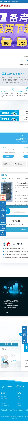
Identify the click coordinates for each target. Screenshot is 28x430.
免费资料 (3, 216)
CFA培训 (18, 409)
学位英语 (15, 410)
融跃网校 (18, 396)
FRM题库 (3, 228)
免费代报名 (3, 205)
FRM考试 (13, 409)
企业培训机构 (21, 410)
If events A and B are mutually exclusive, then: (14, 248)
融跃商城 (18, 398)
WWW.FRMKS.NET (12, 416)
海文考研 (10, 410)
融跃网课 (18, 401)
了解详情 (8, 156)
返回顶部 (24, 342)
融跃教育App (19, 405)
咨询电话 (3, 211)
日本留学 (23, 409)
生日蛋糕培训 (4, 410)
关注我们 (3, 234)
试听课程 (3, 222)
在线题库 (18, 403)
